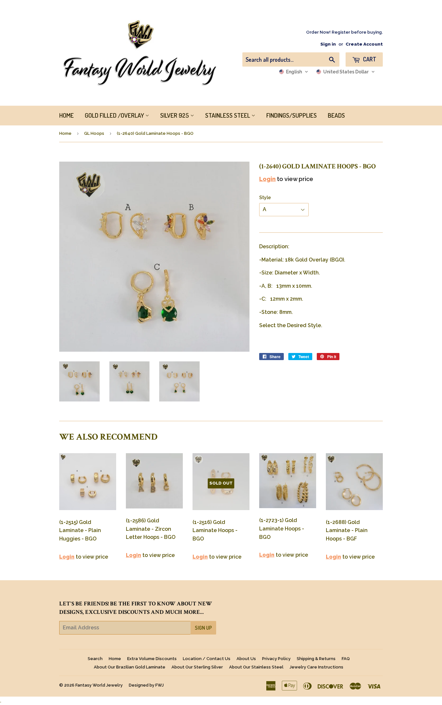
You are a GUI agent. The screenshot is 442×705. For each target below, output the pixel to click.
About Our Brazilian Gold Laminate (129, 667)
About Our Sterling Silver (197, 667)
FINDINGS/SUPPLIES (291, 115)
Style (265, 197)
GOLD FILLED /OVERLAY (115, 115)
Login (267, 179)
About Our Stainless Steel (256, 667)
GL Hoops (94, 133)
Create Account (364, 44)
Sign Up (203, 628)
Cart (369, 59)
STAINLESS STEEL (228, 115)
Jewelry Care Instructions (316, 667)
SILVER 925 (175, 115)
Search (95, 658)
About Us (246, 658)
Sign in (328, 44)
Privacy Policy (276, 658)
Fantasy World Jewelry (99, 685)
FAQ (346, 658)
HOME (66, 115)
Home (65, 133)
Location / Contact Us (206, 658)
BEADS (336, 115)
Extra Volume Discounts (152, 658)
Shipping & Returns (316, 658)
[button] (293, 72)
